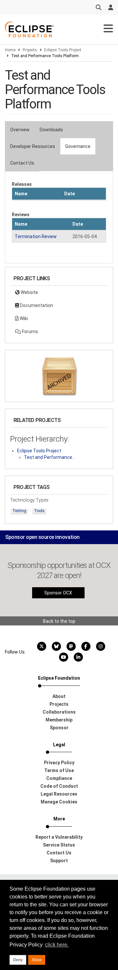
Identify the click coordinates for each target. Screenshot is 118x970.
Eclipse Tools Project (62, 50)
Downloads (51, 129)
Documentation (36, 305)
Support (59, 860)
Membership (59, 719)
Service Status (59, 845)
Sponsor (59, 727)
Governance (77, 146)
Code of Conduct (59, 786)
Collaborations (59, 712)
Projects (30, 50)
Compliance (59, 778)
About (59, 696)
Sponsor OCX (58, 592)
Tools (39, 511)
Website (29, 292)
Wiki (23, 318)
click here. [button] (57, 944)
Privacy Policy (59, 762)
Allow (37, 960)
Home (10, 50)
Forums (29, 331)
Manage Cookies (59, 801)
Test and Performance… (49, 457)
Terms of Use (59, 770)
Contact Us (22, 163)
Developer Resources (32, 146)
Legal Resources (59, 794)
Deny (18, 960)
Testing (19, 511)
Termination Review (36, 236)
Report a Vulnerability (59, 837)
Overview (20, 129)
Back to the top (59, 621)
